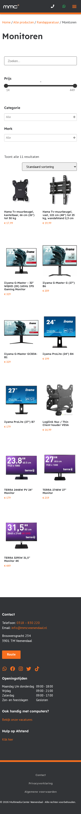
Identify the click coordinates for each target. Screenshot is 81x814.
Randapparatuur (48, 22)
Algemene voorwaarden (41, 791)
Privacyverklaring (41, 783)
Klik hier (7, 739)
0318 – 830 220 (28, 623)
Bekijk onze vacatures (17, 719)
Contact (41, 775)
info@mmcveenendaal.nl (29, 628)
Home (6, 22)
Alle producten (23, 22)
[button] (74, 6)
